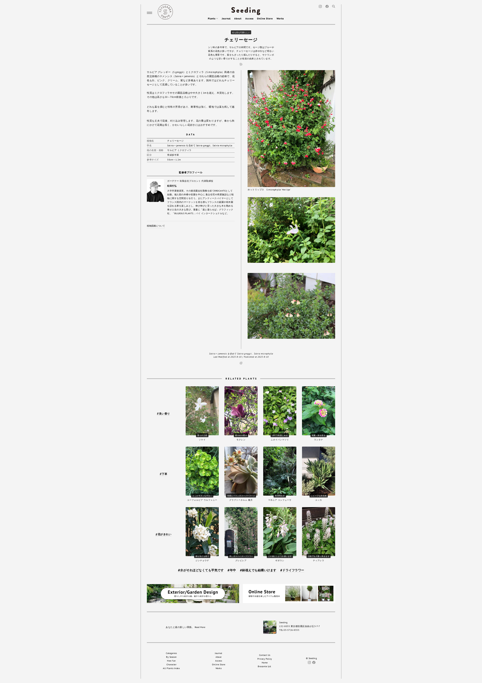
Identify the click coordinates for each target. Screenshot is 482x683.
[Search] (333, 6)
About (238, 18)
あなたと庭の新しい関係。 (185, 627)
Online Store (265, 18)
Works (280, 18)
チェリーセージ (241, 40)
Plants (212, 18)
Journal (226, 18)
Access (249, 18)
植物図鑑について (156, 225)
